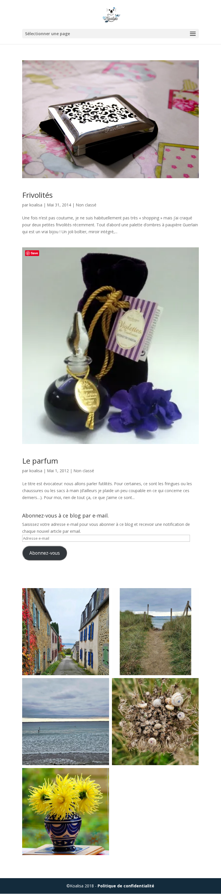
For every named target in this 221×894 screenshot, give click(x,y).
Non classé (86, 205)
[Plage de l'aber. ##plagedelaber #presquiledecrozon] (155, 631)
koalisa (35, 205)
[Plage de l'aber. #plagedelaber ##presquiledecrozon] (65, 721)
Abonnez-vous (44, 553)
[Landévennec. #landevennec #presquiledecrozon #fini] (65, 631)
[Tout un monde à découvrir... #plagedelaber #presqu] (155, 721)
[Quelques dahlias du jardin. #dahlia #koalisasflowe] (65, 811)
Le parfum (40, 461)
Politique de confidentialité (126, 886)
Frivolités (37, 195)
